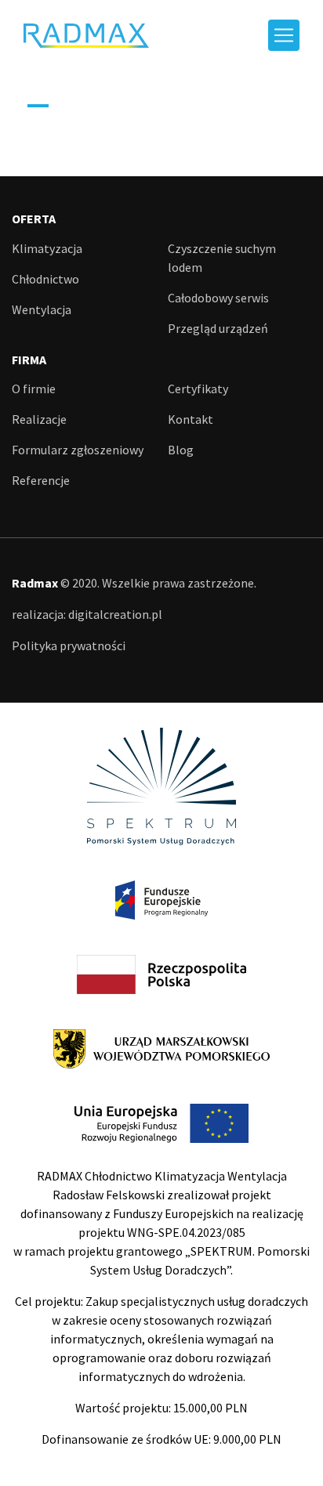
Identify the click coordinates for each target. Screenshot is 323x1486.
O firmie (34, 388)
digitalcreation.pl (115, 614)
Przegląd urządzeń (218, 328)
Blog (181, 449)
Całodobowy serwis (218, 298)
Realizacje (39, 419)
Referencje (41, 480)
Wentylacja (41, 309)
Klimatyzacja (47, 248)
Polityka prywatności (68, 645)
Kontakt (190, 419)
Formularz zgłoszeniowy (77, 449)
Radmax (86, 36)
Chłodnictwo (45, 279)
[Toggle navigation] (283, 35)
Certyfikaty (198, 388)
